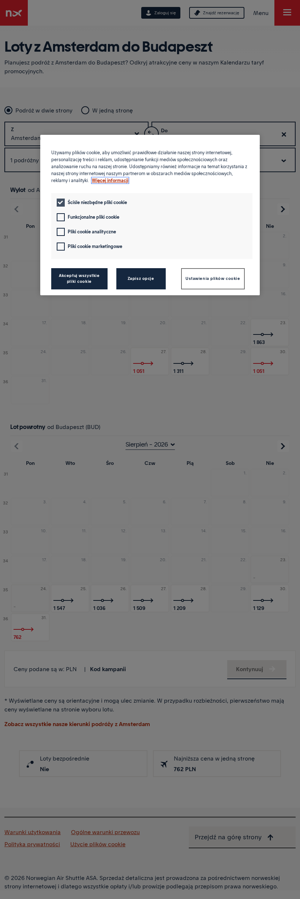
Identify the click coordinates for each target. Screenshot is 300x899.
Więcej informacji (110, 180)
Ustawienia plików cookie (212, 278)
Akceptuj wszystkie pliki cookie (79, 278)
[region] (150, 215)
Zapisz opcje (141, 278)
